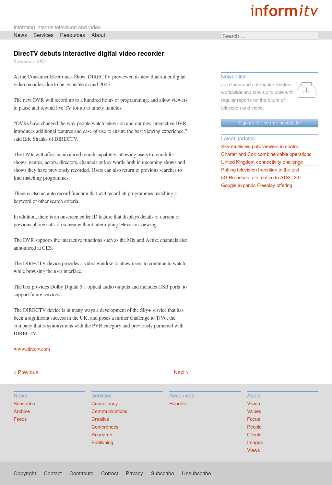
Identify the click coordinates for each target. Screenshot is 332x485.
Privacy (134, 473)
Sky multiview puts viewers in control (260, 146)
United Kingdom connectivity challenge (262, 161)
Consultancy (104, 403)
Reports (177, 403)
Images (255, 442)
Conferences (105, 426)
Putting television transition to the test (260, 169)
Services (43, 35)
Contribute (81, 473)
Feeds (20, 418)
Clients (254, 434)
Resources (72, 35)
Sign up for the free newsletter (269, 122)
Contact (53, 473)
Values (254, 411)
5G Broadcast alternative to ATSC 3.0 (261, 177)
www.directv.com (32, 348)
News (20, 35)
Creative (100, 418)
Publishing (102, 442)
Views (253, 449)
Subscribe (24, 403)
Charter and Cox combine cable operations (266, 153)
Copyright (25, 473)
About (98, 35)
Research (101, 434)
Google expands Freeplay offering (256, 185)
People (254, 426)
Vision (253, 403)
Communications (109, 411)
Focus (253, 418)
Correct (109, 473)
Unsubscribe (196, 473)
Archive (22, 411)
